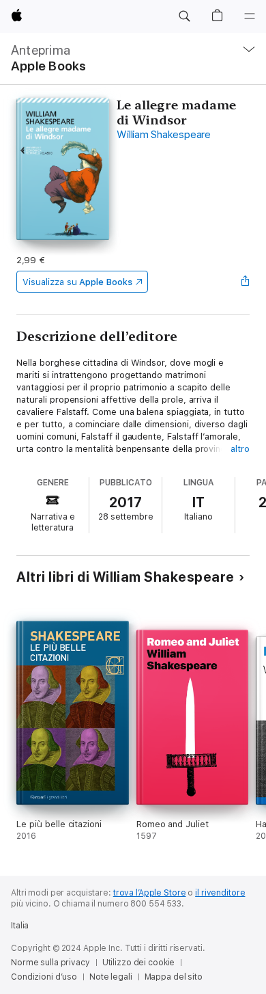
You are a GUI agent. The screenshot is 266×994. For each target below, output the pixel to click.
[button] (184, 16)
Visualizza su (77, 282)
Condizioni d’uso (44, 977)
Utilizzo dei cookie (138, 962)
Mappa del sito (174, 977)
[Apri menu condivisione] (245, 282)
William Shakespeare (163, 135)
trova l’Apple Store (149, 893)
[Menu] (249, 16)
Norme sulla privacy (50, 962)
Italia (20, 925)
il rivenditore (220, 893)
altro (240, 449)
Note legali (110, 977)
